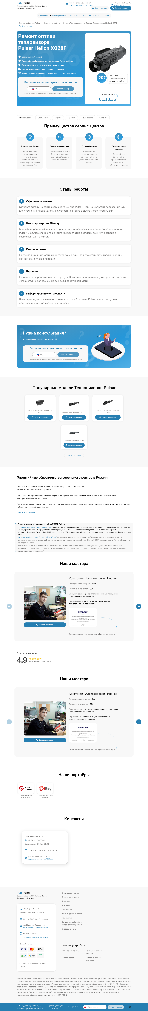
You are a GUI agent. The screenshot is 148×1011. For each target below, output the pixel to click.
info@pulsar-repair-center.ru (35, 919)
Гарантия (71, 118)
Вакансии (87, 16)
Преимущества (25, 118)
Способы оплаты (69, 929)
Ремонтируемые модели (72, 913)
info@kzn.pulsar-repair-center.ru (42, 850)
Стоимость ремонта (70, 893)
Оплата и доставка (70, 897)
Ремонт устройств (59, 16)
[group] (26, 790)
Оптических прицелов (72, 951)
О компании (43, 16)
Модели (58, 118)
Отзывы (107, 16)
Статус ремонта (101, 8)
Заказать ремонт (41, 417)
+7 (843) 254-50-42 (122, 3)
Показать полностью (26, 512)
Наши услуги (67, 918)
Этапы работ (43, 118)
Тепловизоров (68, 957)
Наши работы (87, 118)
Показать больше (74, 455)
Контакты (97, 16)
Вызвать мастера (46, 625)
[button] (138, 606)
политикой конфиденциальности (67, 93)
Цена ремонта (74, 16)
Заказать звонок (121, 8)
